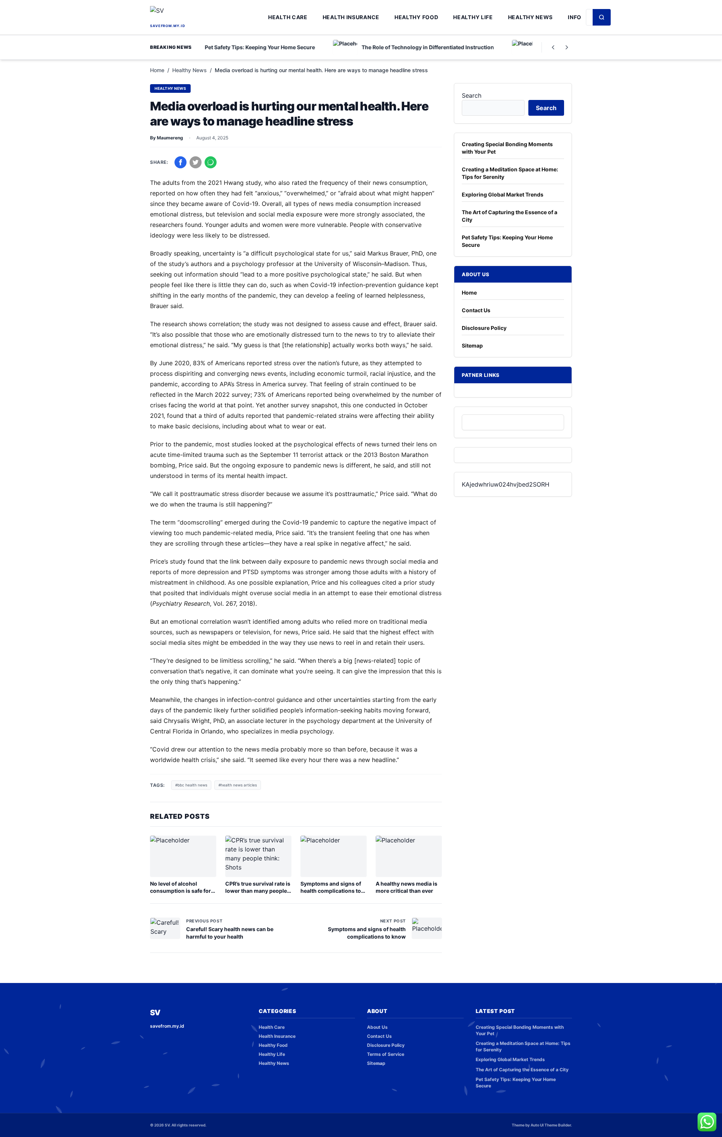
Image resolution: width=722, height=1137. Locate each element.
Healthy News (530, 17)
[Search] (602, 17)
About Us (377, 1027)
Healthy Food (416, 17)
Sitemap (472, 345)
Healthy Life (473, 17)
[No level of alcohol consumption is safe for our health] (183, 856)
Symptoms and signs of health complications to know (330, 890)
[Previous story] (553, 47)
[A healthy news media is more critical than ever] (409, 856)
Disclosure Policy (484, 328)
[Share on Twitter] (196, 162)
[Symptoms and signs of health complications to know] (333, 856)
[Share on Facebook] (180, 162)
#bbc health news (191, 785)
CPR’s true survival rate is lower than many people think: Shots (257, 890)
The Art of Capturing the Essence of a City (509, 216)
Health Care (288, 17)
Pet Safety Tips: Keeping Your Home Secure (507, 241)
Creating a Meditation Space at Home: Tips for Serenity (510, 173)
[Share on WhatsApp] (211, 162)
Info (574, 17)
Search (471, 95)
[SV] (207, 14)
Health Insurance (351, 17)
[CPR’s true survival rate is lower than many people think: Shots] (258, 856)
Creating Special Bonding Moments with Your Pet (507, 148)
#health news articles (237, 785)
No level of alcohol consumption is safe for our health (180, 890)
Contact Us (476, 310)
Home (157, 70)
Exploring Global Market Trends (502, 194)
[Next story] (566, 47)
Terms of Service (385, 1054)
